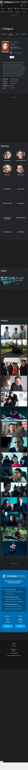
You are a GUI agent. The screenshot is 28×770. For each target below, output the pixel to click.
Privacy (15, 649)
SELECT (8, 626)
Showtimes (4, 34)
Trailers (11, 12)
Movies (10, 8)
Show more (19, 601)
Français (14, 646)
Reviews (24, 34)
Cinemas (18, 8)
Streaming (25, 8)
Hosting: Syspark (14, 653)
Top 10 (18, 12)
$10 (20, 621)
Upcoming (5, 12)
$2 (7, 621)
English (14, 643)
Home (4, 8)
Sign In (24, 5)
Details (11, 34)
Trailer (17, 34)
